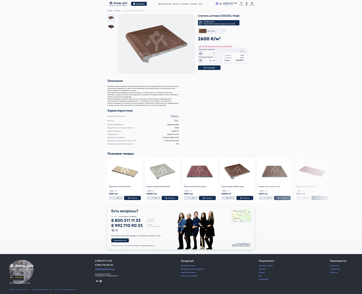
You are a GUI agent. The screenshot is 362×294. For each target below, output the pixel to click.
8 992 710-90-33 (104, 265)
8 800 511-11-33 (103, 260)
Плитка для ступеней (189, 276)
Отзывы (262, 272)
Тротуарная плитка (188, 266)
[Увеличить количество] (121, 197)
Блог (260, 276)
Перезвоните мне (120, 240)
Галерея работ (335, 269)
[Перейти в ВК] (220, 4)
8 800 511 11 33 (126, 220)
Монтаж (262, 269)
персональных (145, 245)
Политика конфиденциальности (65, 289)
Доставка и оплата (266, 266)
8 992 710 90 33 (127, 225)
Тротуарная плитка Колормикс (192, 269)
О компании (334, 266)
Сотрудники (263, 279)
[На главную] (118, 4)
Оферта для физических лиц (18, 289)
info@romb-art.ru (105, 269)
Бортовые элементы (188, 272)
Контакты (333, 272)
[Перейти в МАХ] (217, 4)
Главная (109, 10)
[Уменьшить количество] (110, 197)
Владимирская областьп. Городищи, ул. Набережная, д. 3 (106, 275)
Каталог (118, 10)
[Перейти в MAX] (113, 230)
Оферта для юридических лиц (42, 289)
